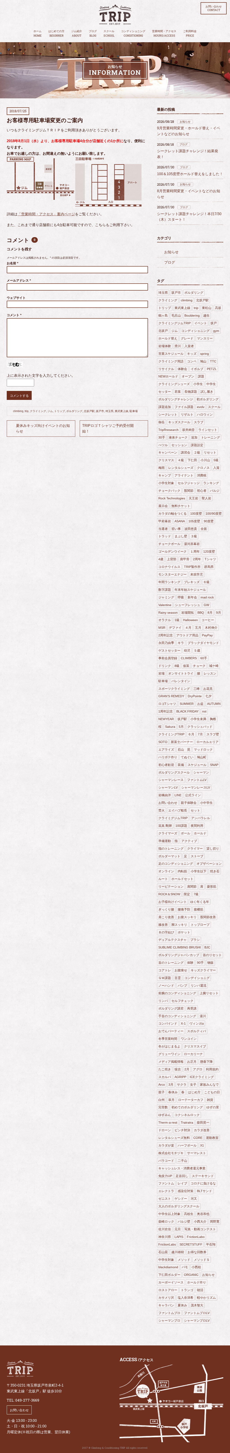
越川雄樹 (177, 1252)
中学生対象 (166, 1259)
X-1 (183, 1023)
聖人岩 (206, 498)
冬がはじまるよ (169, 1046)
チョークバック (169, 490)
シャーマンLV (168, 787)
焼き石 (214, 871)
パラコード (166, 1160)
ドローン (164, 1130)
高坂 (218, 308)
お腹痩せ (181, 970)
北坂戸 (163, 331)
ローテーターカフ (190, 1100)
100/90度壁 (214, 513)
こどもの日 (212, 1092)
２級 (197, 452)
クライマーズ (167, 833)
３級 (194, 536)
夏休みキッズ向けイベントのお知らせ (43, 428)
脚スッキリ (179, 924)
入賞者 (189, 346)
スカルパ (164, 1077)
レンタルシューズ (180, 468)
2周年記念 (165, 635)
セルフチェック (182, 1001)
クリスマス (166, 460)
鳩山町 (201, 757)
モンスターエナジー (172, 574)
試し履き (207, 391)
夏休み (182, 1305)
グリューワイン (169, 1054)
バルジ (214, 490)
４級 (181, 460)
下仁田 (192, 460)
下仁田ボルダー (169, 1275)
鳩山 (203, 361)
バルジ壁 (184, 1221)
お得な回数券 (197, 1252)
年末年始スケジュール (190, 589)
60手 (203, 658)
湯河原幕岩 (192, 544)
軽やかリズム (206, 1297)
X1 (202, 1145)
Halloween (190, 620)
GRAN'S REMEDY (171, 696)
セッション (179, 445)
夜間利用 (197, 825)
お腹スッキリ (187, 917)
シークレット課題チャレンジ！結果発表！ (187, 154)
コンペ (192, 361)
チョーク (199, 666)
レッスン (210, 673)
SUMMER (187, 704)
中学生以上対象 (169, 1214)
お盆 (200, 704)
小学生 (198, 384)
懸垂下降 (206, 1061)
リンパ (163, 1001)
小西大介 (200, 1221)
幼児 (187, 650)
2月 (186, 1069)
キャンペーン (167, 452)
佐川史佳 (164, 1229)
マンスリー (205, 338)
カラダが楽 (166, 1145)
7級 (196, 894)
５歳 (197, 650)
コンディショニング (133, 33)
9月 (218, 612)
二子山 (182, 1160)
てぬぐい (187, 757)
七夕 (208, 696)
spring (204, 353)
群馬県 (209, 567)
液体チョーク (178, 437)
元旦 (178, 1229)
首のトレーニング (171, 962)
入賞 (216, 468)
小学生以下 (198, 871)
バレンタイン (180, 681)
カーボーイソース (171, 1282)
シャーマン (201, 772)
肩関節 (192, 886)
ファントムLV (196, 780)
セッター (164, 391)
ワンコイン (189, 1039)
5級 (216, 460)
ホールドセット (182, 879)
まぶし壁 (181, 536)
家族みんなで (209, 1084)
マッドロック (203, 749)
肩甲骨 (184, 559)
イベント (200, 323)
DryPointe (195, 696)
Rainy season (168, 612)
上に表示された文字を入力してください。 (41, 375)
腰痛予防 (184, 909)
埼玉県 (109, 411)
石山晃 (163, 1252)
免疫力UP (165, 1176)
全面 (204, 529)
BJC (207, 947)
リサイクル (166, 369)
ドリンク (164, 666)
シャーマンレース (171, 780)
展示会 (163, 506)
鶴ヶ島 (163, 315)
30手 (161, 437)
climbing (18, 411)
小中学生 (206, 803)
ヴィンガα (196, 1023)
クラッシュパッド (199, 726)
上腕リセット (209, 993)
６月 (191, 734)
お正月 (192, 1061)
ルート (163, 879)
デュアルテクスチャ (172, 939)
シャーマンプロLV (197, 1320)
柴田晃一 (203, 1122)
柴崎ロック (166, 1221)
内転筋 (182, 871)
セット (195, 810)
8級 (177, 666)
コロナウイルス (169, 567)
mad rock (207, 597)
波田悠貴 (190, 529)
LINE (178, 795)
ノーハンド (166, 985)
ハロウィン (205, 414)
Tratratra (187, 1122)
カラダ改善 (202, 1130)
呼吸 (181, 597)
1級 (177, 620)
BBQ (200, 612)
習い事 (176, 529)
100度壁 (196, 513)
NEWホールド (168, 376)
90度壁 (209, 521)
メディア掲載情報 (171, 1061)
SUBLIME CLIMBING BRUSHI (179, 947)
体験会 (182, 369)
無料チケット (180, 506)
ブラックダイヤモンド (203, 643)
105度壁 (194, 521)
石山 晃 (184, 749)
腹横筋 (198, 909)
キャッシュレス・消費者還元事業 (182, 1168)
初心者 (201, 490)
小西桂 (196, 1267)
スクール (109, 33)
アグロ (197, 1069)
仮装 (186, 666)
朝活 (200, 1290)
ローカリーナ (193, 1054)
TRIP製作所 (192, 567)
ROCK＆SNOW (169, 894)
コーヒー (207, 620)
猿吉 (178, 1069)
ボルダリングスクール (174, 772)
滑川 (178, 346)
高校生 (188, 1214)
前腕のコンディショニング (177, 993)
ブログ (93, 33)
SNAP (214, 765)
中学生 (211, 384)
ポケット (184, 932)
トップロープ (200, 924)
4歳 (160, 559)
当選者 (163, 529)
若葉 (178, 391)
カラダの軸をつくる (172, 513)
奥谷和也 (203, 1214)
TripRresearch (168, 430)
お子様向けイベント (172, 902)
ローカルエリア (208, 742)
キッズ (192, 353)
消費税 (201, 475)
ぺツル (163, 445)
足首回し (182, 1176)
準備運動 (164, 841)
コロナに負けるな (203, 1183)
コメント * (14, 315)
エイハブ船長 (177, 810)
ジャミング (166, 597)
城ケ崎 (214, 666)
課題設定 (197, 445)
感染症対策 (185, 1191)
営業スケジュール (171, 353)
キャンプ (164, 475)
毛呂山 (176, 315)
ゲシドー (181, 1198)
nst (204, 711)
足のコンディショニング (175, 863)
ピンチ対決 (182, 1130)
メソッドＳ (202, 1259)
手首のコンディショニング (177, 1016)
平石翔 (210, 1244)
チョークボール (169, 544)
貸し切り (212, 848)
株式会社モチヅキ (171, 1153)
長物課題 (190, 391)
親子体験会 (189, 803)
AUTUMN (214, 704)
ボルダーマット (169, 856)
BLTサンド (204, 1191)
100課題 (181, 825)
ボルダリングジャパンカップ (178, 955)
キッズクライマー (203, 970)
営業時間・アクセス (164, 33)
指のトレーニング (171, 848)
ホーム (37, 33)
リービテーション (171, 886)
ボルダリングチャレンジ (175, 399)
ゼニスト (164, 1198)
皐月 (171, 1100)
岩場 (161, 673)
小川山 (205, 460)
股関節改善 (208, 917)
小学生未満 (198, 719)
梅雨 (161, 468)
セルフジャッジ (189, 483)
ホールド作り (196, 1282)
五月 (198, 627)
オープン (188, 376)
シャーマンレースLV (195, 787)
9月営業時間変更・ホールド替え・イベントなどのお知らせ (188, 131)
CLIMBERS (189, 658)
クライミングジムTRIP (174, 323)
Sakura (170, 726)
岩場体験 (164, 346)
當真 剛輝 (165, 825)
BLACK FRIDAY (187, 711)
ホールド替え (167, 338)
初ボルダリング (208, 399)
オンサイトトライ (180, 673)
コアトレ (164, 970)
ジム (50, 411)
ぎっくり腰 (166, 909)
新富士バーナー (182, 742)
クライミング (38, 411)
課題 (201, 376)
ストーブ (197, 856)
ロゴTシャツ (167, 704)
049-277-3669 (27, 1400)
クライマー (195, 848)
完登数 (163, 1107)
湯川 (203, 1016)
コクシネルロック (187, 1115)
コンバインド (167, 1023)
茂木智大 (197, 1305)
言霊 (178, 978)
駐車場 (134, 411)
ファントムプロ (169, 1313)
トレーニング (210, 437)
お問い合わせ (214, 8)
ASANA (180, 521)
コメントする (19, 395)
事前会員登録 (167, 658)
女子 (193, 1084)
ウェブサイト (16, 298)
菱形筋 (211, 886)
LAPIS (179, 1237)
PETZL (212, 369)
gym (216, 331)
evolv (200, 407)
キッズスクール (179, 422)
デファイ (175, 627)
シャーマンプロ (169, 1320)
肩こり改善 (166, 917)
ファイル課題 (184, 407)
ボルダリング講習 (171, 1008)
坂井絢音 (188, 430)
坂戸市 (100, 411)
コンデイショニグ (197, 978)
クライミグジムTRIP (173, 818)
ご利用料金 (190, 33)
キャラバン (166, 1305)
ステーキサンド (203, 1176)
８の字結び (166, 932)
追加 (194, 437)
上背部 (171, 559)
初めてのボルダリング (187, 1107)
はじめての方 (56, 33)
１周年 (195, 551)
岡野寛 (214, 1221)
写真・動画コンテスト (200, 1229)
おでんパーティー (171, 1031)
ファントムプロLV (197, 1313)
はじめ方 (194, 1092)
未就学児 (196, 574)
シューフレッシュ (187, 605)
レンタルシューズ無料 (174, 1138)
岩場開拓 (187, 612)
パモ (185, 1267)
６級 (206, 582)
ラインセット (207, 430)
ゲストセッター (169, 650)
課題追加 (164, 407)
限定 (187, 894)
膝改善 (163, 924)
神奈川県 (164, 1237)
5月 (181, 726)
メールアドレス (19, 280)
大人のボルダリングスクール (178, 1206)
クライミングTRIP (171, 734)
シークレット (167, 414)
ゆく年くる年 (199, 902)
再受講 (192, 1008)
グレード (187, 338)
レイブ (182, 1183)
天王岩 (193, 498)
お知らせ (185, 121)
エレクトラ (166, 1191)
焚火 (161, 810)
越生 (206, 315)
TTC (213, 361)
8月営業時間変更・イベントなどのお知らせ (188, 194)
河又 (194, 1198)
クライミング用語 (171, 361)
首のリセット (212, 955)
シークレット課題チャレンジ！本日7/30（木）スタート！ (189, 217)
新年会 (192, 597)
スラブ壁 (212, 734)
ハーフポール (187, 1145)
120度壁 (209, 551)
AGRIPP (180, 1077)
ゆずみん (164, 1115)
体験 (190, 962)
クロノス (203, 468)
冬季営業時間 (167, 1039)
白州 (161, 1100)
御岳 (161, 422)
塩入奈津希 (185, 1297)
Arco (161, 1084)
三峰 (196, 688)
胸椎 (213, 719)
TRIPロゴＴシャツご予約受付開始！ (108, 428)
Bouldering (192, 315)
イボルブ (197, 369)
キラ (181, 643)
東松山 (206, 308)
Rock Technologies (171, 498)
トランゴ (187, 1290)
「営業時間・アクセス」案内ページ (46, 214)
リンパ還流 (198, 985)
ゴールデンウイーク (172, 551)
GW (206, 605)
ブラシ (195, 939)
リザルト (187, 414)
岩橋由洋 (164, 795)
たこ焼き (164, 1069)
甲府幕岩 (164, 521)
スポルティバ (196, 1031)
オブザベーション (209, 863)
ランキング (211, 483)
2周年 (197, 559)
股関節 (188, 490)
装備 (181, 765)
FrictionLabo (196, 1237)
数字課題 (164, 589)
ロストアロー (167, 1290)
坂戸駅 (182, 719)
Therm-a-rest (167, 1122)
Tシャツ (210, 559)
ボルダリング (74, 411)
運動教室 (212, 1138)
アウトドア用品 (187, 635)
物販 (210, 962)
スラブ (198, 422)
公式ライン (193, 795)
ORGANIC (191, 1275)
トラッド (164, 536)
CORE (197, 1138)
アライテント (184, 475)
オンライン (166, 871)
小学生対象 (166, 483)
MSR (161, 627)
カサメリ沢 (166, 1297)
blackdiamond (168, 1267)
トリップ (59, 411)
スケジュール (197, 765)
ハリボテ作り (167, 757)
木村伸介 (211, 627)
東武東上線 (121, 411)
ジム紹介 (76, 33)
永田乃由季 (166, 643)
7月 (200, 734)
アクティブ (189, 841)
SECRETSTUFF (190, 1244)
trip (27, 411)
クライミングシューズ (174, 384)
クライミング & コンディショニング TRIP (115, 14)
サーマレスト (196, 1153)
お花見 (208, 688)
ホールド (200, 833)
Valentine (164, 605)
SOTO (162, 742)
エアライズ (166, 749)
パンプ (182, 985)
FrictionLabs (167, 1244)
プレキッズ (192, 582)
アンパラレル (200, 818)
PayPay (207, 635)
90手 (200, 962)
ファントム (166, 1183)
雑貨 (210, 1100)
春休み (173, 1092)
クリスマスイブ (195, 1046)
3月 (170, 1084)
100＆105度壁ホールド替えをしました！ (190, 174)
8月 (210, 612)
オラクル (164, 620)
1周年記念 (165, 711)
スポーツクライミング (174, 688)
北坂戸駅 (89, 411)
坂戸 (213, 323)
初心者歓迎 (166, 765)
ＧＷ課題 (164, 978)
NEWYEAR (166, 719)
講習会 (185, 452)
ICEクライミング (202, 1077)
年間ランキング (169, 582)
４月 (188, 627)
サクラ (181, 1084)
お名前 (12, 263)
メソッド (184, 1259)
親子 (161, 1092)
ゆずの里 (212, 1107)
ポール (185, 833)
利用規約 (212, 1069)
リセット (210, 452)
